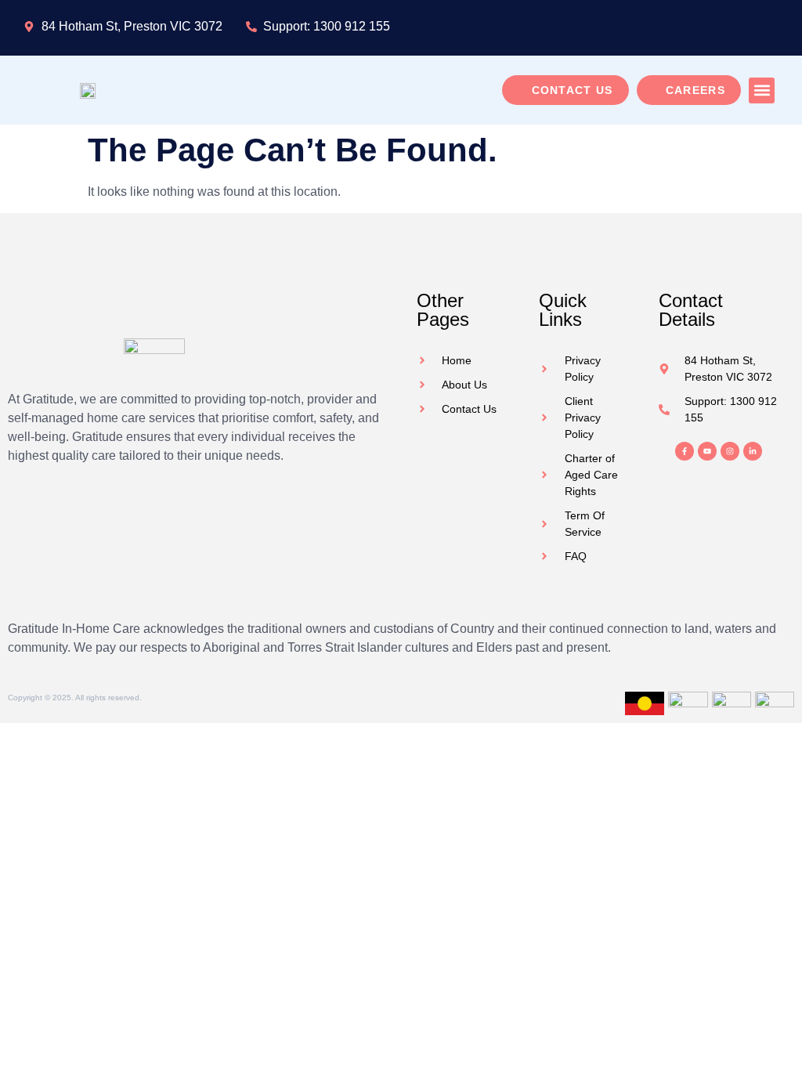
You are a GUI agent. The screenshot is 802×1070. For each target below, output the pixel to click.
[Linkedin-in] (752, 451)
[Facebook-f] (684, 451)
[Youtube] (707, 451)
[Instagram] (730, 451)
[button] (762, 90)
